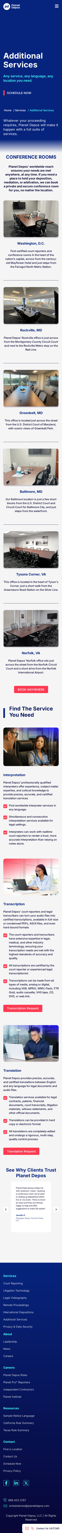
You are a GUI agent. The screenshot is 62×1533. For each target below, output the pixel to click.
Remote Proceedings (16, 1305)
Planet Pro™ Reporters (16, 1382)
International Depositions (18, 1312)
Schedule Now (12, 1463)
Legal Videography (15, 1297)
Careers (8, 1356)
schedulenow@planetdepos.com (29, 1505)
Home (7, 110)
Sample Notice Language (18, 1415)
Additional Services (15, 1319)
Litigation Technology (16, 1290)
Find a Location (12, 1449)
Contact (9, 1441)
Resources (11, 1408)
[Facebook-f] (6, 1483)
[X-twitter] (26, 1483)
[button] (6, 1209)
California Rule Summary (18, 1423)
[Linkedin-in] (16, 1483)
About (7, 1334)
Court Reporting (13, 1283)
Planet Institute (12, 1396)
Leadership (10, 1341)
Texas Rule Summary (16, 1430)
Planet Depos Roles (15, 1375)
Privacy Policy (12, 1470)
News (6, 1348)
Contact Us (10, 1456)
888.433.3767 (17, 1500)
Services (20, 110)
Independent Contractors (18, 1389)
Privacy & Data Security (18, 1326)
